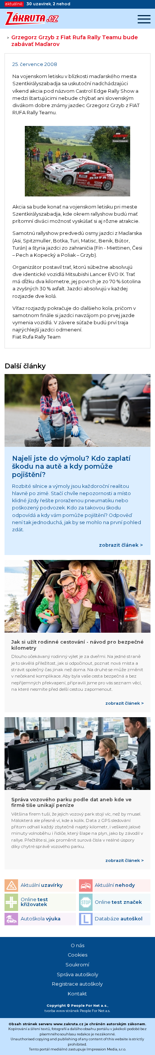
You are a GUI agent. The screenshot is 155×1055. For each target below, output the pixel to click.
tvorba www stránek (61, 1011)
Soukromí (77, 965)
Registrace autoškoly (77, 984)
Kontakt (77, 994)
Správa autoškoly (77, 974)
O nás (77, 945)
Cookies (77, 955)
